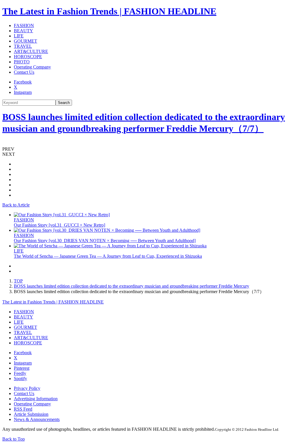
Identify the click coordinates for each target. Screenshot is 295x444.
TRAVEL (23, 46)
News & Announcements (37, 419)
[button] (147, 149)
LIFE (19, 35)
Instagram (23, 92)
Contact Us (24, 72)
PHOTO (22, 61)
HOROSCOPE (28, 56)
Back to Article (16, 204)
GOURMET (25, 41)
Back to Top (13, 439)
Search (64, 102)
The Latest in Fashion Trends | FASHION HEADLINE (109, 11)
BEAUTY (23, 30)
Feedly (20, 373)
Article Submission (31, 414)
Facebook (23, 81)
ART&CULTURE (31, 51)
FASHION (24, 25)
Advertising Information (36, 398)
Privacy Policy (27, 388)
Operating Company (32, 66)
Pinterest (21, 368)
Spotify (20, 378)
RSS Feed (23, 409)
